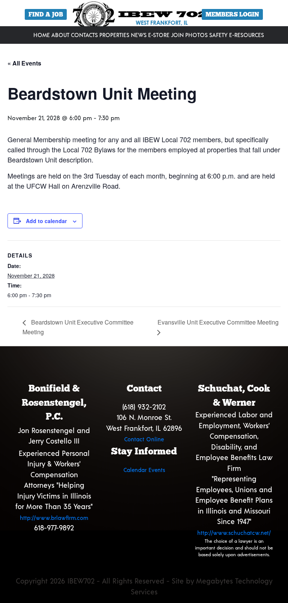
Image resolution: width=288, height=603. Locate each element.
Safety (218, 34)
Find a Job (45, 14)
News (139, 34)
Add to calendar (46, 221)
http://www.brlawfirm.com (54, 517)
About (60, 34)
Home (41, 34)
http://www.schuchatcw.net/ (234, 532)
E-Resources (246, 34)
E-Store (159, 34)
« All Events (24, 63)
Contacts (84, 34)
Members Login (232, 14)
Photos (196, 34)
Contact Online (144, 439)
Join (177, 34)
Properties (114, 34)
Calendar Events (144, 469)
